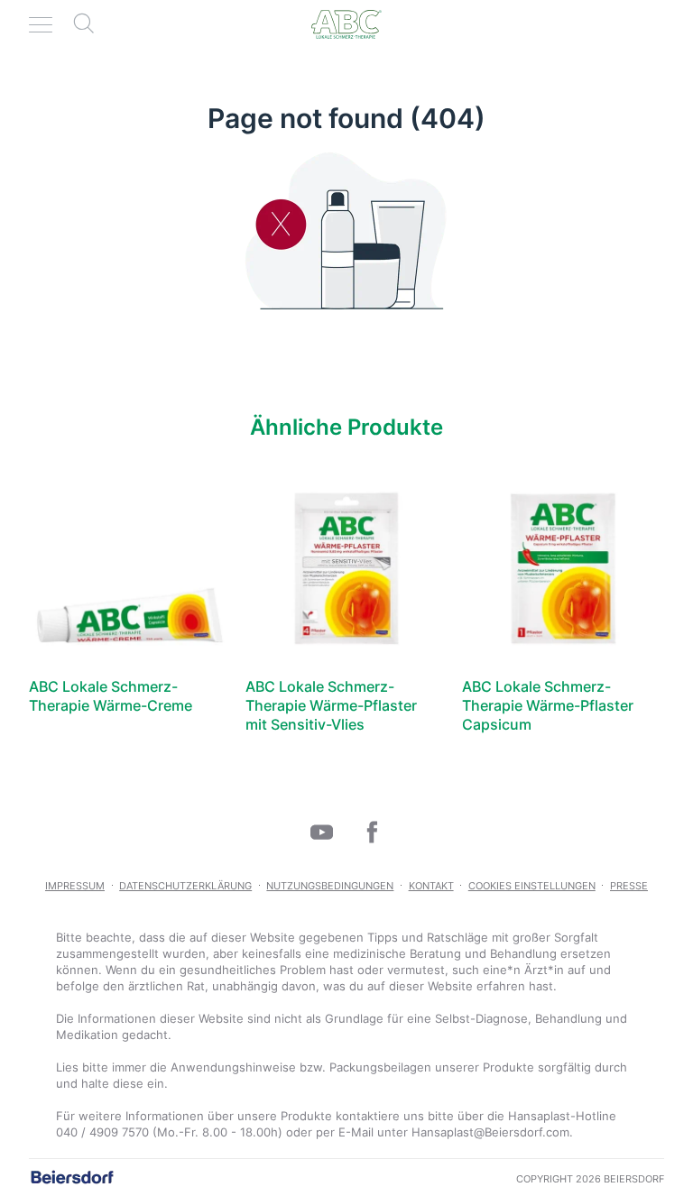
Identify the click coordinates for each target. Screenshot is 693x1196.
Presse (629, 885)
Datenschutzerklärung (185, 885)
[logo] (346, 24)
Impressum (75, 885)
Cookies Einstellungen (532, 885)
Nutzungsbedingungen (329, 885)
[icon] (321, 831)
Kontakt (431, 885)
